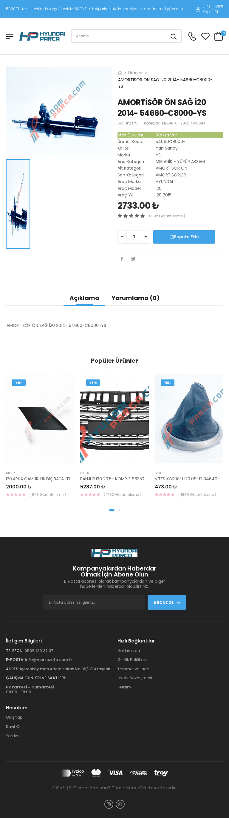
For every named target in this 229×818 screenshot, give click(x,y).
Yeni (18, 382)
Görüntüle (48, 460)
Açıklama (84, 298)
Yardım (13, 736)
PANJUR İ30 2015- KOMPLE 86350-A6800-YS (123, 479)
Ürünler (135, 73)
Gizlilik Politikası (132, 659)
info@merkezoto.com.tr (48, 659)
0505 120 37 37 (38, 651)
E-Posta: (15, 659)
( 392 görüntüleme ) (167, 216)
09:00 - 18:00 (30, 689)
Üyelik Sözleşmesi (134, 678)
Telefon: (15, 651)
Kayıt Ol (219, 9)
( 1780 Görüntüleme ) (122, 494)
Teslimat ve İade (133, 669)
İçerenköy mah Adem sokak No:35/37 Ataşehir (65, 669)
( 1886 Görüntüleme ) (197, 494)
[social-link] (108, 804)
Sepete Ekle (186, 237)
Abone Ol (164, 602)
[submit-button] (173, 36)
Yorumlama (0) (136, 298)
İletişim (124, 687)
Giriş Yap (206, 9)
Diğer (10, 473)
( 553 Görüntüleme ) (48, 494)
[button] (112, 510)
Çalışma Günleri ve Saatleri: (36, 678)
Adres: (12, 669)
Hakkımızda (128, 651)
